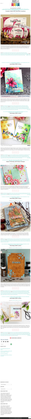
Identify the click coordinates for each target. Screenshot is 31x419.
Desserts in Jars (14, 107)
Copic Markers (6, 107)
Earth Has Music (7, 292)
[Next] (20, 338)
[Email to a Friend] (6, 342)
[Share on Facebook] (2, 342)
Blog (3, 52)
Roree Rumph (19, 163)
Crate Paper (10, 107)
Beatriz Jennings (16, 155)
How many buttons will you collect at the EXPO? (6, 355)
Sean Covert (19, 13)
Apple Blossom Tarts (12, 239)
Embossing (11, 52)
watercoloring (16, 109)
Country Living (21, 239)
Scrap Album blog (23, 334)
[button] (2, 3)
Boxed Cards (21, 155)
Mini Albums (16, 111)
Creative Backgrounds (25, 155)
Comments (28, 109)
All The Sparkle (11, 106)
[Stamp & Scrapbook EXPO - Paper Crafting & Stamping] (15, 3)
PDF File (7, 334)
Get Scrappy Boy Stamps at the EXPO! (5, 349)
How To (14, 111)
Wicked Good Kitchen (15, 335)
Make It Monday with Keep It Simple (15, 161)
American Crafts (12, 155)
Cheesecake (24, 106)
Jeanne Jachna (22, 240)
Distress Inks (2, 156)
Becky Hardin (22, 291)
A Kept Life (8, 239)
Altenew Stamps (15, 291)
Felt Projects (14, 52)
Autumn (16, 239)
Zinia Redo (16, 294)
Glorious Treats (13, 156)
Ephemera (17, 107)
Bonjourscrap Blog (26, 291)
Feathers (23, 292)
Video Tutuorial (7, 335)
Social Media (25, 9)
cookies (1, 292)
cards (11, 54)
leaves (29, 240)
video (3, 294)
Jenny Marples (26, 240)
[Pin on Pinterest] (8, 342)
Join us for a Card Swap (4, 353)
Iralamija (23, 156)
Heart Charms (16, 156)
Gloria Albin (9, 156)
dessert (4, 292)
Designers (9, 52)
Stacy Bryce (3, 335)
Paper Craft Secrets (3, 334)
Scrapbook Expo (20, 9)
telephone (18, 194)
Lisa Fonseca (25, 156)
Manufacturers (7, 9)
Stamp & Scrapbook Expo (22, 53)
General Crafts (22, 52)
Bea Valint (18, 106)
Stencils (11, 109)
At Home (3, 62)
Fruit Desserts (27, 107)
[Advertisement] (15, 58)
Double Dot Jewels (26, 239)
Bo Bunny (18, 239)
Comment (29, 294)
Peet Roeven (9, 334)
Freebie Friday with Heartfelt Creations (16, 11)
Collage (4, 107)
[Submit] (11, 344)
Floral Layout (25, 292)
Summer (13, 109)
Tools (21, 160)
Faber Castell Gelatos (18, 292)
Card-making (5, 54)
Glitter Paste (11, 240)
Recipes (15, 62)
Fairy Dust (20, 107)
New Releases (12, 9)
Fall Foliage (6, 240)
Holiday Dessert (15, 240)
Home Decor (11, 62)
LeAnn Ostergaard (19, 66)
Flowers (23, 54)
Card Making (5, 52)
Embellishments (17, 54)
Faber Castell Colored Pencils (12, 292)
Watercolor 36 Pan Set (7, 294)
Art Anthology (15, 106)
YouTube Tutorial (12, 294)
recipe (5, 109)
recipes (7, 109)
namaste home (5, 194)
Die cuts (13, 54)
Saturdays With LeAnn (19, 62)
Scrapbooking (22, 290)
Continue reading (15, 152)
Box (18, 155)
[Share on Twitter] (4, 342)
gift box (7, 156)
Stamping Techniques (19, 244)
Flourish (22, 107)
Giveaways (3, 9)
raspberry (18, 334)
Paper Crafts (16, 9)
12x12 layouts (2, 54)
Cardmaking (8, 54)
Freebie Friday (18, 52)
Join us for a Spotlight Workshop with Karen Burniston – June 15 (6, 351)
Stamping (26, 53)
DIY (14, 54)
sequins (9, 109)
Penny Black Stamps (13, 334)
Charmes (21, 106)
